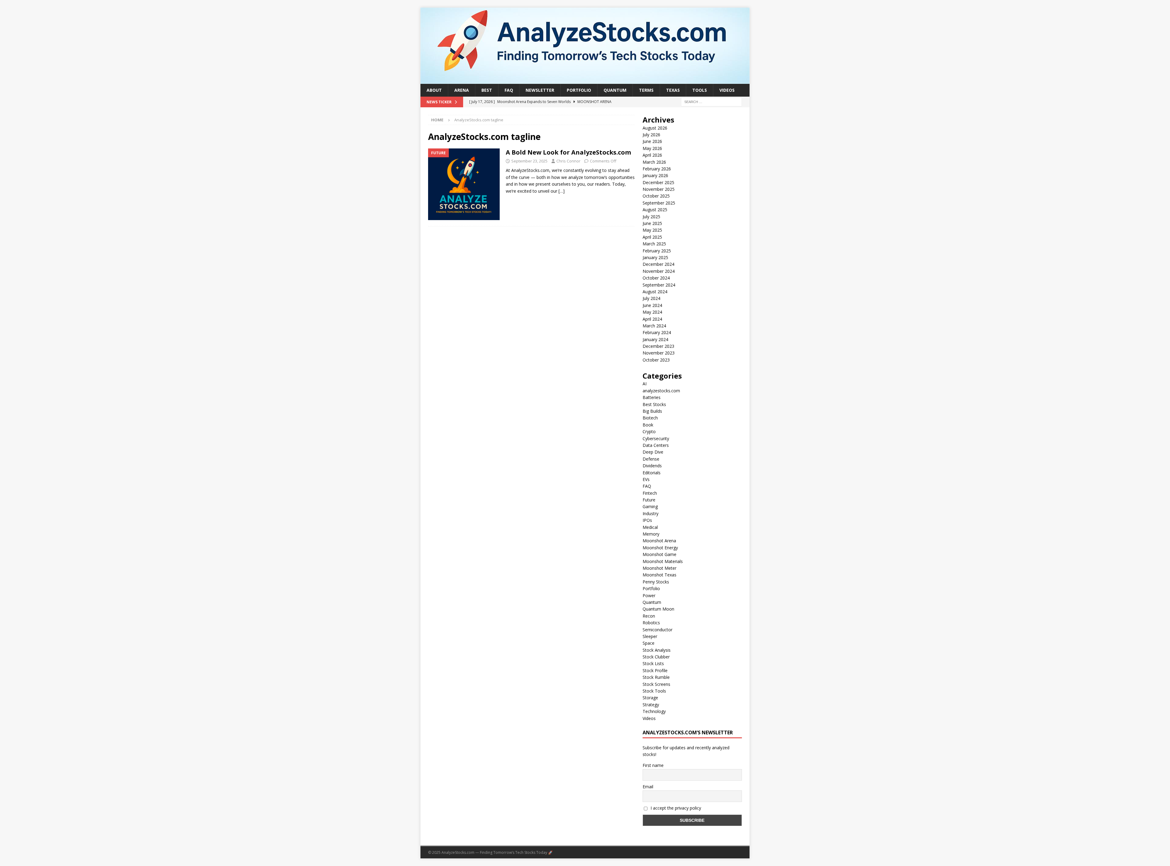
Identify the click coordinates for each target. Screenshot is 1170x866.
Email (648, 786)
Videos (727, 90)
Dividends (652, 466)
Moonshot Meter (659, 568)
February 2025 (657, 251)
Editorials (652, 473)
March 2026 (654, 162)
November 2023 (659, 353)
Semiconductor (657, 630)
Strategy (651, 704)
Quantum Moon (658, 609)
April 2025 (652, 237)
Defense (651, 459)
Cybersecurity (656, 438)
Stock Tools (654, 691)
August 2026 (655, 128)
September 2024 (659, 285)
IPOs (647, 520)
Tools (699, 90)
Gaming (650, 506)
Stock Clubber (656, 657)
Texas (673, 90)
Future (649, 500)
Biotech (650, 418)
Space (648, 643)
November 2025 (659, 189)
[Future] (464, 184)
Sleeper (650, 636)
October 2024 (656, 278)
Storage (650, 697)
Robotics (651, 622)
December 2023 (658, 346)
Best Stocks (654, 404)
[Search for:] (711, 102)
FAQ (509, 90)
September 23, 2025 (529, 161)
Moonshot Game (659, 554)
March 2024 (654, 326)
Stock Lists (653, 663)
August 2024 (655, 291)
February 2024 (657, 332)
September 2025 (659, 203)
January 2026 (655, 175)
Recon (649, 616)
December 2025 (658, 182)
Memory (651, 534)
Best (486, 90)
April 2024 (652, 319)
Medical (650, 527)
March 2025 (654, 244)
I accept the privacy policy (675, 808)
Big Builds (652, 411)
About (434, 90)
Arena (461, 90)
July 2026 (651, 134)
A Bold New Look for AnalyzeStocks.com (568, 152)
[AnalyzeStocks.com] (585, 80)
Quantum (615, 90)
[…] (561, 191)
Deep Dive (653, 452)
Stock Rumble (656, 677)
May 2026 (652, 148)
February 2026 (657, 169)
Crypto (649, 431)
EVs (646, 479)
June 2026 (652, 141)
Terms (646, 90)
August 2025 (655, 209)
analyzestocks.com (661, 391)
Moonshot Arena (659, 540)
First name (653, 765)
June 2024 (652, 305)
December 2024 (658, 264)
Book (648, 425)
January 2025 (655, 257)
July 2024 (651, 298)
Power (649, 595)
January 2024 (655, 339)
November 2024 (659, 271)
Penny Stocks (656, 582)
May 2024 (652, 312)
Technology (654, 711)
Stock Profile (655, 670)
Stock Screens (656, 684)
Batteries (652, 397)
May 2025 (652, 230)
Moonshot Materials (663, 561)
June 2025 (652, 223)
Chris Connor (568, 161)
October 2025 (656, 196)
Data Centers (656, 445)
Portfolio (579, 90)
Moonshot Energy (660, 548)
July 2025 (651, 216)
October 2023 (656, 360)
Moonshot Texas (659, 575)
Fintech (650, 493)
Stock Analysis (657, 650)
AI (645, 384)
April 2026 (652, 155)
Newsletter (540, 90)
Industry (650, 513)
